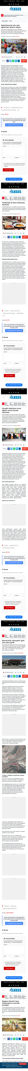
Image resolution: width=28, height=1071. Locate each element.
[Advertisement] (14, 294)
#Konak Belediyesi (14, 545)
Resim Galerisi (12, 1)
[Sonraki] (26, 16)
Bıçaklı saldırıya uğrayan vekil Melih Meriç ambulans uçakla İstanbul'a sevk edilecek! (14, 16)
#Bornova (7, 906)
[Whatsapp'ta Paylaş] (13, 61)
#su (18, 110)
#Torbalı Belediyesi (15, 310)
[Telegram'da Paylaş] (16, 61)
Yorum (4, 146)
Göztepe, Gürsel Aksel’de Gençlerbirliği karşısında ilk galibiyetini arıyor (16, 198)
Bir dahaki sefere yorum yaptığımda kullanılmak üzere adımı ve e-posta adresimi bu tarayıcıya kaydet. (14, 165)
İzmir (10, 21)
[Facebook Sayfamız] (11, 4)
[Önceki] (24, 16)
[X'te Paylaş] (10, 61)
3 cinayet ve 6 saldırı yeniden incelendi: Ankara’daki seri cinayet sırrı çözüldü (20, 198)
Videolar (18, 1)
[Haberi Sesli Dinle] (16, 57)
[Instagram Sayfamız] (13, 4)
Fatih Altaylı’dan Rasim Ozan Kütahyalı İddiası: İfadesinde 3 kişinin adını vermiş (24, 198)
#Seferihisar (7, 107)
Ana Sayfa (5, 21)
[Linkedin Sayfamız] (15, 4)
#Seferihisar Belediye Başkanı (9, 110)
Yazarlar (22, 1)
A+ (22, 57)
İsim (4, 157)
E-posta (17, 157)
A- (19, 57)
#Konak (6, 545)
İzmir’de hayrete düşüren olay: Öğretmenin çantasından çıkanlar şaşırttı (12, 198)
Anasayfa (6, 1)
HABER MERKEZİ (20, 653)
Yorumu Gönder (8, 169)
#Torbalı (7, 310)
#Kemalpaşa (13, 906)
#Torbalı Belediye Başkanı (9, 313)
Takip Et (24, 61)
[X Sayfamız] (9, 4)
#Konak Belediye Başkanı (8, 547)
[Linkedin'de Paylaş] (19, 61)
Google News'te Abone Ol (15, 124)
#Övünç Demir (20, 313)
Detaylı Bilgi (19, 1066)
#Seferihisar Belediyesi (16, 107)
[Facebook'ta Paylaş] (8, 61)
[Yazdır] (25, 57)
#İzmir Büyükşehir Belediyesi (9, 908)
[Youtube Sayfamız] (18, 4)
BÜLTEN (17, 36)
